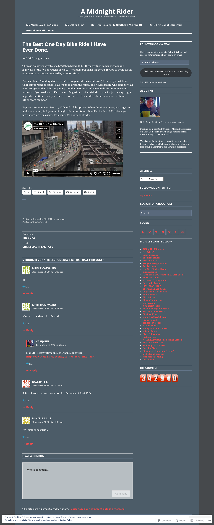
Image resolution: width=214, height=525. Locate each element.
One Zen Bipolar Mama (154, 269)
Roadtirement (150, 266)
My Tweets (146, 195)
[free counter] (159, 381)
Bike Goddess (150, 260)
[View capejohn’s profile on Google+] (176, 232)
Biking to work (150, 320)
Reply (30, 293)
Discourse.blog (150, 255)
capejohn (60, 219)
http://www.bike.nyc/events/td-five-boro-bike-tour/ (60, 356)
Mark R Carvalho (44, 268)
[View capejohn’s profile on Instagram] (156, 232)
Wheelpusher (150, 294)
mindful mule (41, 418)
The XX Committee (153, 342)
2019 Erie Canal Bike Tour (166, 24)
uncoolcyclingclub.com (155, 317)
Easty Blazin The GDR (154, 311)
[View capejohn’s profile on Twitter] (149, 232)
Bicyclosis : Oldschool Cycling (158, 351)
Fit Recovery (149, 337)
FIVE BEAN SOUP (152, 286)
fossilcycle (148, 359)
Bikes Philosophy (151, 334)
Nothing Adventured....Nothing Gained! (163, 339)
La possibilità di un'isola (155, 291)
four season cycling (153, 356)
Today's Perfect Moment (155, 328)
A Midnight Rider (107, 11)
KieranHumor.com (152, 300)
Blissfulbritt (149, 297)
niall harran (149, 303)
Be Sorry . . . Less (151, 277)
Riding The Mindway (153, 249)
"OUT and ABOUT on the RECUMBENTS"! (164, 274)
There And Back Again (154, 289)
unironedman (150, 331)
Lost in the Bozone (152, 283)
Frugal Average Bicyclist (155, 263)
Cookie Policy (66, 520)
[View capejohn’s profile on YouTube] (163, 232)
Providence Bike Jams (40, 30)
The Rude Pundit (151, 257)
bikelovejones (150, 272)
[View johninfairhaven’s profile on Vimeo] (169, 232)
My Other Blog (74, 24)
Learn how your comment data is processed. (97, 508)
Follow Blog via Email (155, 44)
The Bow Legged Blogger (156, 308)
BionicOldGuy (150, 314)
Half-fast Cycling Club (154, 280)
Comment (121, 493)
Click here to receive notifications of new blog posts (166, 73)
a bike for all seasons (153, 354)
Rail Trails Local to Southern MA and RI (116, 24)
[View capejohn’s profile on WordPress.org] (182, 232)
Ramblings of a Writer (154, 345)
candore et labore (152, 323)
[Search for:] (166, 213)
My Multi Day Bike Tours (42, 24)
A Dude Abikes (150, 325)
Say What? (148, 252)
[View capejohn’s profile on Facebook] (143, 232)
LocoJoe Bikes (150, 348)
